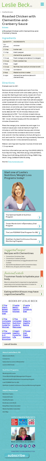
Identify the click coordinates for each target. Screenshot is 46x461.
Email (29, 446)
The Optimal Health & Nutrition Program (18, 216)
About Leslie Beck (8, 356)
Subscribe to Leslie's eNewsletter (13, 362)
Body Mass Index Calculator (12, 406)
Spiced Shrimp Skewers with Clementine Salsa (21, 264)
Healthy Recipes (7, 12)
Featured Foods (8, 397)
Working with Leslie (9, 373)
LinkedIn (16, 446)
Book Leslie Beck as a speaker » (23, 442)
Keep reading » (23, 279)
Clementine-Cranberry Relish (15, 258)
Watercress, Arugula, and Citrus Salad (18, 267)
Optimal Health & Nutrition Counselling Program (18, 379)
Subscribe (23, 455)
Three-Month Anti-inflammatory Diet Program (21, 225)
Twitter (12, 446)
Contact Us (6, 359)
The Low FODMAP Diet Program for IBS (22, 232)
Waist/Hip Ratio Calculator (11, 409)
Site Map (5, 412)
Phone (33, 446)
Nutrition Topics (8, 394)
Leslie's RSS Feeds (8, 365)
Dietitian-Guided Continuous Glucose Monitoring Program (21, 240)
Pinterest (25, 446)
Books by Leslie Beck (9, 403)
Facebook (20, 446)
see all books (23, 344)
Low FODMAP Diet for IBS (11, 382)
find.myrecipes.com (15, 162)
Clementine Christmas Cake (15, 256)
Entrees (5, 27)
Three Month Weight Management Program (17, 376)
